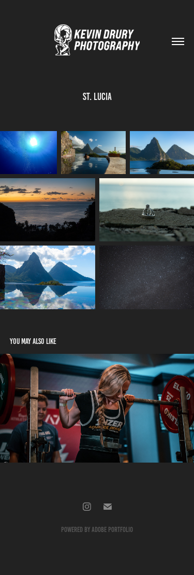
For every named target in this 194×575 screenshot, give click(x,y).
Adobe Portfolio (112, 530)
